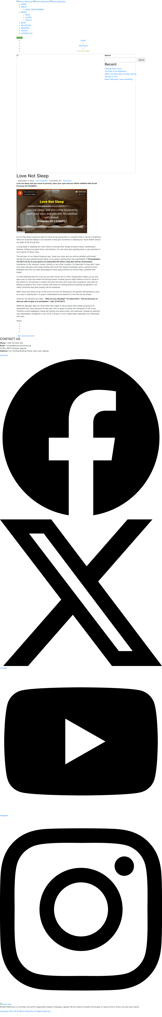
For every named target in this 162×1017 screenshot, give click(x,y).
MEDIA (24, 12)
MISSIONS (25, 28)
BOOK (23, 23)
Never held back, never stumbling (119, 79)
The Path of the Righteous (116, 71)
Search (108, 55)
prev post (22, 336)
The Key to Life (111, 76)
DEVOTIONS (26, 25)
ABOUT (24, 7)
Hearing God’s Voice (113, 69)
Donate (20, 38)
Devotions (83, 46)
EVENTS (24, 31)
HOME (23, 4)
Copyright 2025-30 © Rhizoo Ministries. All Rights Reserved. (25, 1011)
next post (30, 336)
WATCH (28, 20)
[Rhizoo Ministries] (41, 1)
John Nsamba (41, 181)
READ (27, 15)
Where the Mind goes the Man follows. (121, 74)
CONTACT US (26, 33)
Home (83, 40)
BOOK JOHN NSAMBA (34, 9)
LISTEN (28, 17)
